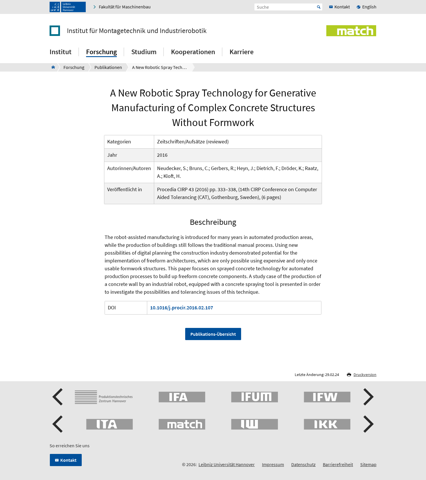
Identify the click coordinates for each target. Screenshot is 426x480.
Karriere (242, 51)
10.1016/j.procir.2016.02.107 (181, 307)
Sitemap (368, 464)
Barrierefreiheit (338, 464)
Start (318, 6)
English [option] (369, 7)
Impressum (273, 464)
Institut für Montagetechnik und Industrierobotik (137, 30)
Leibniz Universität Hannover (227, 464)
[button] (58, 397)
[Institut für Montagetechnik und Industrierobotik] (51, 67)
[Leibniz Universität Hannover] (68, 7)
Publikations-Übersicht (213, 334)
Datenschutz (303, 464)
